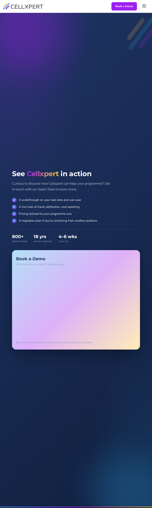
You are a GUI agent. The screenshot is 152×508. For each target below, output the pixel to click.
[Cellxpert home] (23, 6)
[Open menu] (144, 6)
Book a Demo (124, 6)
